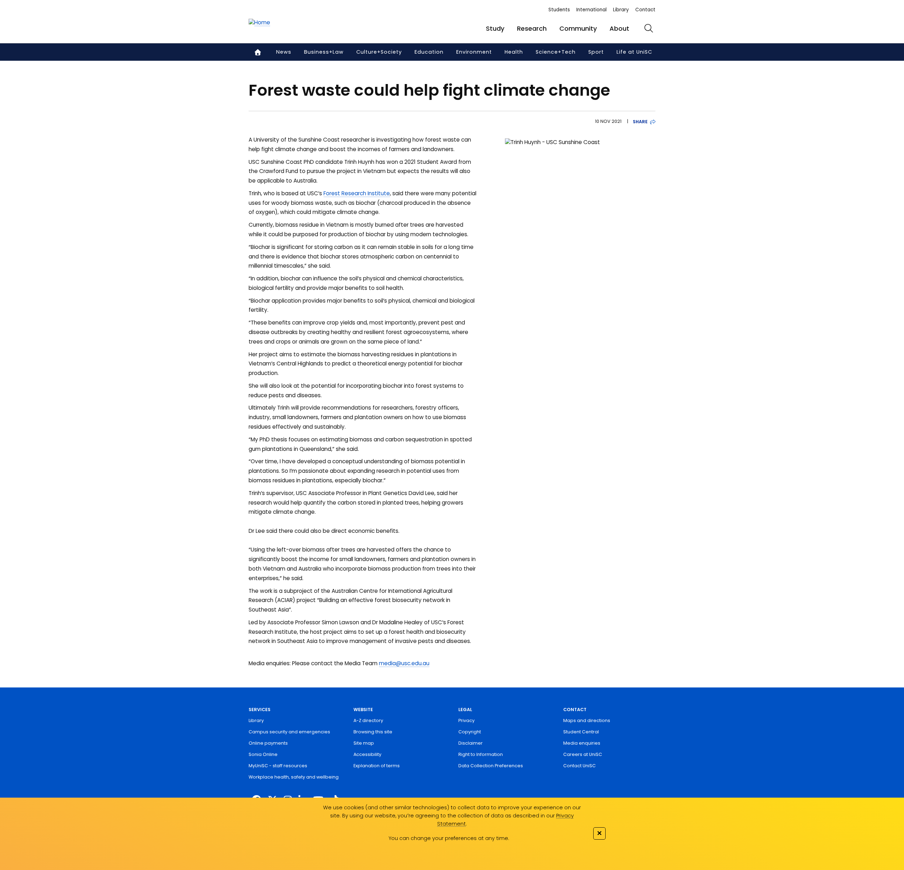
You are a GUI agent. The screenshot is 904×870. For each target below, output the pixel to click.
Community (578, 28)
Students (559, 9)
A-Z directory (368, 720)
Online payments (268, 743)
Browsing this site (372, 732)
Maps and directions (586, 720)
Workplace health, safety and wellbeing (294, 777)
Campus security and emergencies (289, 732)
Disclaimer (470, 743)
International (591, 9)
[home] (259, 23)
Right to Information (480, 754)
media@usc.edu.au (404, 663)
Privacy (466, 720)
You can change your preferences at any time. (448, 838)
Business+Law (324, 51)
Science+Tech (556, 51)
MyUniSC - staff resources (278, 766)
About (619, 28)
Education (429, 51)
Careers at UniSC (582, 754)
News (283, 51)
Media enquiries (581, 743)
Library (621, 9)
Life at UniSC (634, 51)
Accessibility (367, 754)
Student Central (581, 732)
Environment (474, 51)
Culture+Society (379, 51)
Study (495, 28)
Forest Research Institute (356, 193)
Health (514, 51)
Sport (596, 51)
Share (640, 122)
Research (532, 28)
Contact (645, 9)
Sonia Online (263, 754)
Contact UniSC (579, 766)
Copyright (469, 732)
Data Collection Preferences (490, 766)
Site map (363, 743)
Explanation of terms (376, 766)
